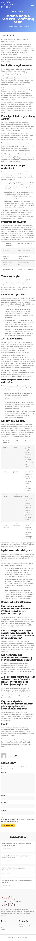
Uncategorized (18, 11)
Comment (4, 772)
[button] (32, 5)
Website (4, 810)
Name (3, 795)
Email (3, 803)
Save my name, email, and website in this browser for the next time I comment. (17, 820)
